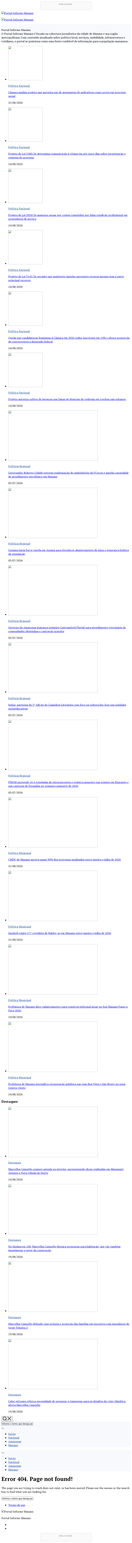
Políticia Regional (19, 466)
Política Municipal (19, 853)
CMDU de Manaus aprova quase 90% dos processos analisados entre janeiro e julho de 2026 (64, 859)
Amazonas (14, 1441)
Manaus (13, 1445)
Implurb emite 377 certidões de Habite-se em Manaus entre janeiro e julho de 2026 (59, 933)
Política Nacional (19, 86)
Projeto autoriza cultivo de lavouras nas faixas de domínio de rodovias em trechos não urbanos (67, 399)
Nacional (13, 1438)
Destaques (14, 1162)
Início (12, 1434)
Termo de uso (16, 1505)
